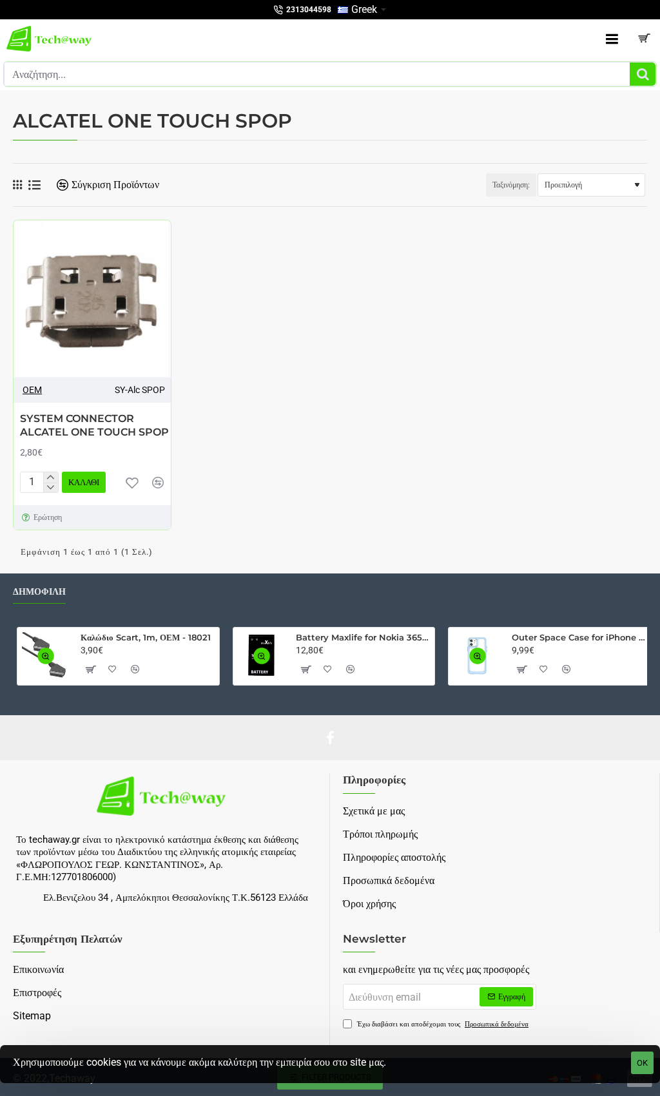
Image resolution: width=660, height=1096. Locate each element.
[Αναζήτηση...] (642, 74)
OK (642, 1063)
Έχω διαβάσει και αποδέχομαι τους (442, 1024)
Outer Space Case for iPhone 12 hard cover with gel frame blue (579, 637)
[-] (50, 488)
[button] (84, 482)
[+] (50, 477)
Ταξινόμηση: (511, 184)
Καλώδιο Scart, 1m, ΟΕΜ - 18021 (146, 637)
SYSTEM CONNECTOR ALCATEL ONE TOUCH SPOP (94, 425)
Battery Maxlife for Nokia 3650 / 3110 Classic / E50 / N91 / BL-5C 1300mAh (363, 637)
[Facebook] (330, 738)
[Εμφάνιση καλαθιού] (644, 38)
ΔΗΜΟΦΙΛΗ (39, 591)
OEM (32, 390)
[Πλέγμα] (17, 184)
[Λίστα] (34, 185)
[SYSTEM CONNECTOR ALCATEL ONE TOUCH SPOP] (92, 299)
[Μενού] (612, 38)
